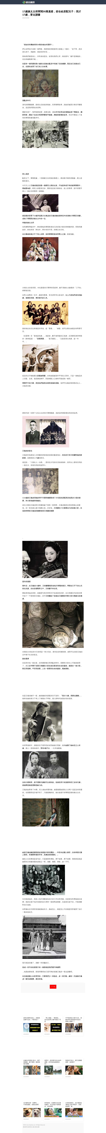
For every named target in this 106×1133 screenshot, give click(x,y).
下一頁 (53, 986)
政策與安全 (29, 1127)
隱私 (36, 1127)
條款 (34, 1127)
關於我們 (25, 1127)
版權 (38, 1127)
